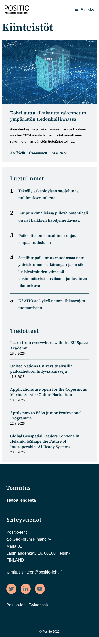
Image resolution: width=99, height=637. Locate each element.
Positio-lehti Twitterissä (27, 605)
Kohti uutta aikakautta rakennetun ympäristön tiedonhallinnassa (48, 116)
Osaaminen (38, 153)
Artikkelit (17, 153)
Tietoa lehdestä (21, 500)
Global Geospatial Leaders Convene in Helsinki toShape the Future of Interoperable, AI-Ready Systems (44, 441)
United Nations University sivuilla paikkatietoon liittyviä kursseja (41, 369)
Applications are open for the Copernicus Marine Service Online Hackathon (48, 392)
